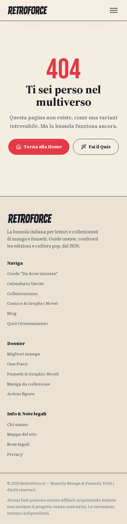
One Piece (17, 364)
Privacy (15, 454)
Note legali (18, 444)
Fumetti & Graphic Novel (33, 374)
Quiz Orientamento (27, 323)
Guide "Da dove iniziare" (32, 273)
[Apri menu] (114, 10)
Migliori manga (23, 354)
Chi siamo (17, 424)
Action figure (21, 394)
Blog (12, 313)
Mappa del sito (22, 434)
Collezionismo (22, 294)
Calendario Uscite (25, 284)
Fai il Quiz (100, 147)
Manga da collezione (28, 384)
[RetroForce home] (27, 10)
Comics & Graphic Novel (32, 303)
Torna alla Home (43, 147)
